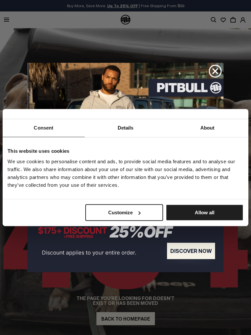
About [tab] (207, 128)
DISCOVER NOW (191, 251)
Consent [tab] (43, 128)
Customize (120, 212)
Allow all (204, 212)
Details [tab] (126, 128)
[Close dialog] (215, 71)
